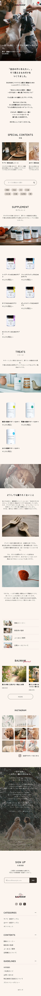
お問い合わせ (8, 975)
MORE (20, 697)
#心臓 (27, 190)
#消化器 (8, 194)
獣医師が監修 (8, 945)
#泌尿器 (23, 194)
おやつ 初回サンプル (11, 923)
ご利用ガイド (8, 971)
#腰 (30, 194)
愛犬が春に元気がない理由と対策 (13, 684)
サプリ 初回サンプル (11, 919)
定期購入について (10, 953)
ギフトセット (8, 926)
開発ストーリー (9, 941)
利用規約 (7, 967)
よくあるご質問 (9, 949)
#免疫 (14, 190)
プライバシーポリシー (12, 982)
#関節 (7, 190)
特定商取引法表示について (13, 979)
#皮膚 (15, 194)
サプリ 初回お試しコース (10, 163)
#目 (21, 190)
